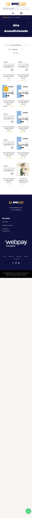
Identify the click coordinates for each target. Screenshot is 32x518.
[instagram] (16, 263)
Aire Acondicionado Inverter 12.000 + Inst (9, 76)
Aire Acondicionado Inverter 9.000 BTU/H (23, 154)
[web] (16, 3)
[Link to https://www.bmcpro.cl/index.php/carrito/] (13, 13)
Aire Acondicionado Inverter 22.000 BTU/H (23, 128)
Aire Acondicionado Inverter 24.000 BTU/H (9, 154)
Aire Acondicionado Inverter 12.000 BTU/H (23, 76)
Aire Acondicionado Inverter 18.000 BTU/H (23, 102)
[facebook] (13, 263)
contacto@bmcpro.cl (16, 207)
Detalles (6, 67)
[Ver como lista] (17, 53)
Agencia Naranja (21, 275)
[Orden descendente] (26, 45)
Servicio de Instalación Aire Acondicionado (23, 180)
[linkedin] (19, 263)
